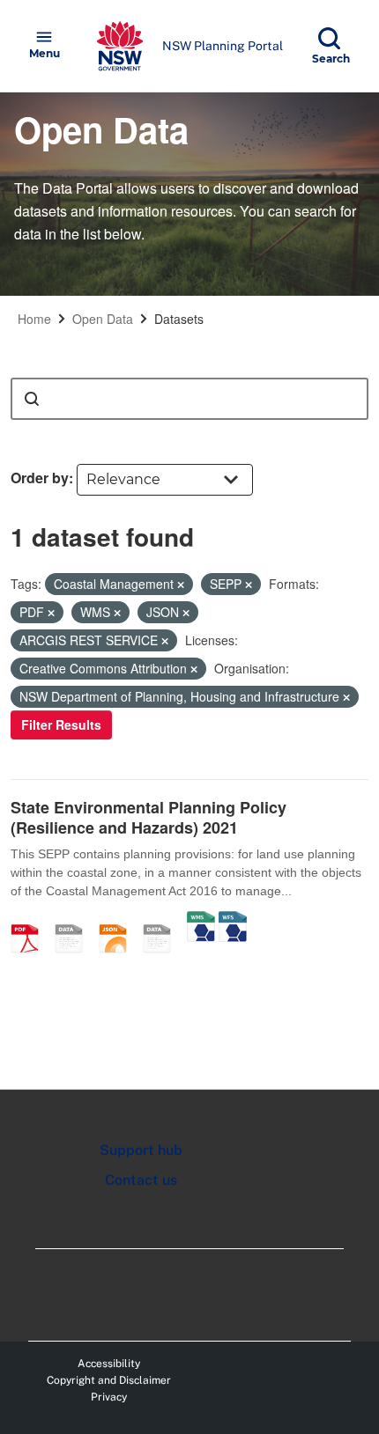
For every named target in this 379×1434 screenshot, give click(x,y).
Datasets (179, 318)
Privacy (109, 1397)
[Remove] (180, 584)
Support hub (141, 1150)
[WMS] (201, 920)
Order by (40, 477)
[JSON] (119, 920)
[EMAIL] (75, 920)
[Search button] (32, 399)
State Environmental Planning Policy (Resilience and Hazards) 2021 (148, 817)
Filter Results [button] (61, 724)
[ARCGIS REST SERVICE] (163, 920)
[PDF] (31, 920)
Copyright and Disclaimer (109, 1380)
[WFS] (233, 920)
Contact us (141, 1180)
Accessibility (109, 1363)
